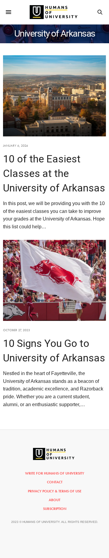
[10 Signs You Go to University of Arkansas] (54, 280)
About (54, 500)
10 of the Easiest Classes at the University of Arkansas (54, 173)
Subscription (54, 508)
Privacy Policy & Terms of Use (54, 491)
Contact (54, 482)
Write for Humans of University (54, 473)
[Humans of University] (55, 12)
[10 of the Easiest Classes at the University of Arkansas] (54, 95)
